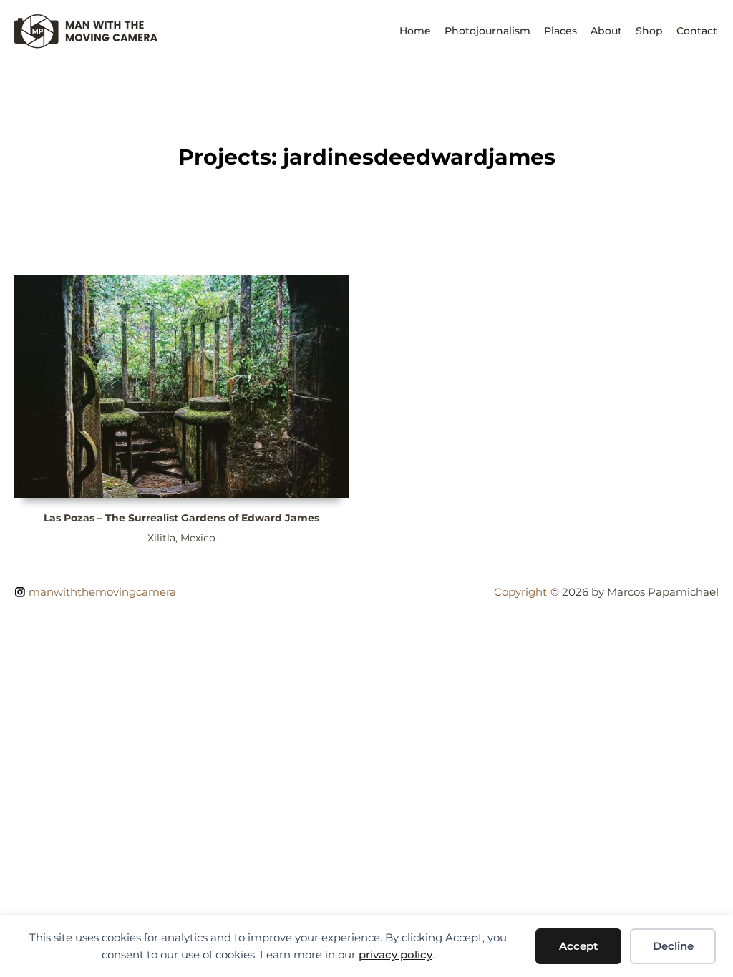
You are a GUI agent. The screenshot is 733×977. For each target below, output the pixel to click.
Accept (578, 946)
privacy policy (395, 954)
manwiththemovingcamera (102, 592)
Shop (649, 30)
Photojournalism (487, 30)
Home (415, 30)
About (606, 30)
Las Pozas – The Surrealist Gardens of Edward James (181, 517)
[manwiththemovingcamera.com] (85, 44)
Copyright (520, 592)
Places (560, 30)
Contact (696, 30)
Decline (673, 946)
